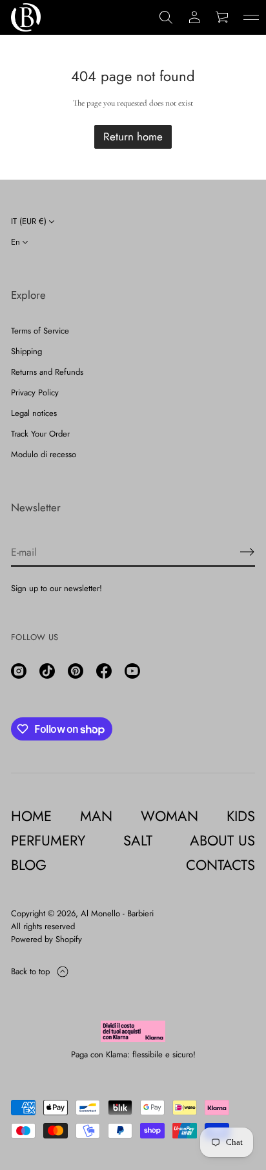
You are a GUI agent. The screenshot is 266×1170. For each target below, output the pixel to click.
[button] (166, 17)
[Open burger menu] (251, 17)
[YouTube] (132, 671)
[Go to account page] (194, 17)
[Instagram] (19, 671)
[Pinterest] (75, 671)
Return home (133, 136)
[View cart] (223, 17)
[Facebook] (104, 671)
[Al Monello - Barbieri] (26, 17)
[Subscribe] (247, 552)
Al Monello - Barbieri (117, 913)
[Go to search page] (166, 17)
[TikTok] (47, 671)
